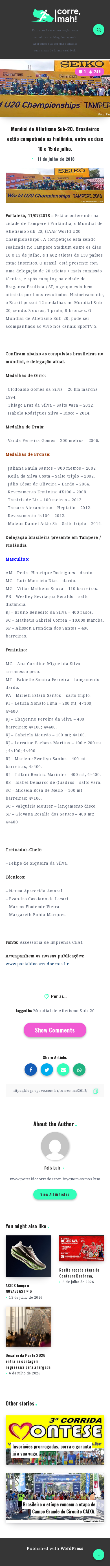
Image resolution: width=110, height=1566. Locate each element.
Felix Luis (52, 1168)
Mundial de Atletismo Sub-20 (64, 1010)
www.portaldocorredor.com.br (37, 963)
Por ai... (59, 996)
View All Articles (55, 1194)
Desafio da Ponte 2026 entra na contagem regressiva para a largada (28, 1361)
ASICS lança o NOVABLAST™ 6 (19, 1288)
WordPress (72, 1548)
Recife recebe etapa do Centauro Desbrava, (79, 1273)
